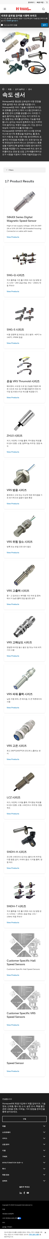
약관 (3, 1209)
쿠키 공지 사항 (34, 1234)
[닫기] (45, 1232)
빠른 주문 (40, 2)
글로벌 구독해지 (7, 1227)
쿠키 (3, 1222)
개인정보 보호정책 (8, 1214)
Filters (11, 170)
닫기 (44, 25)
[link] (24, 237)
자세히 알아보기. (12, 21)
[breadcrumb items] (3, 89)
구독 (24, 1119)
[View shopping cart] (47, 2)
